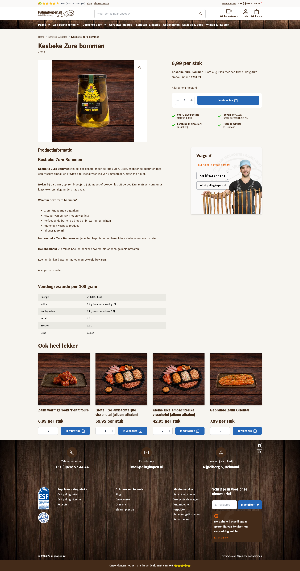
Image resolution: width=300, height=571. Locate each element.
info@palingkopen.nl (212, 185)
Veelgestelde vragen (186, 499)
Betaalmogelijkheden (186, 514)
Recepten (63, 504)
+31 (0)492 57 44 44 (249, 3)
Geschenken (171, 24)
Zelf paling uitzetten (69, 499)
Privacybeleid (229, 556)
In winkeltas (225, 100)
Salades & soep (192, 24)
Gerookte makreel (121, 24)
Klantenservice (101, 3)
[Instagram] (259, 451)
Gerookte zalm (92, 24)
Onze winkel (123, 499)
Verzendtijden (229, 3)
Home (41, 36)
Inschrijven (248, 504)
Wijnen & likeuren (217, 24)
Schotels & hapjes (148, 24)
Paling (42, 24)
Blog (89, 3)
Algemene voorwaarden (249, 556)
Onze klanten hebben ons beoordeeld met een (141, 565)
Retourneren (181, 519)
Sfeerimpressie (124, 509)
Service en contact (185, 494)
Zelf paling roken (64, 24)
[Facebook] (259, 445)
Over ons (121, 504)
